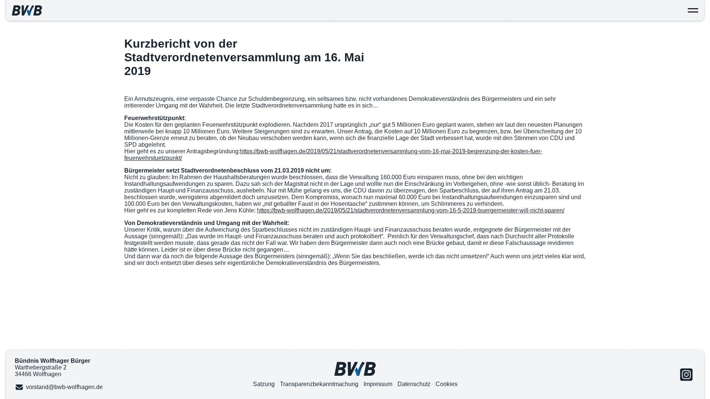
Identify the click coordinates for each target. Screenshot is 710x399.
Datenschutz (414, 384)
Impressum (378, 384)
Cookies (446, 384)
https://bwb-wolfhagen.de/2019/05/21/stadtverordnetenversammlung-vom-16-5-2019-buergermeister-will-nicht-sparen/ (410, 210)
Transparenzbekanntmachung (319, 384)
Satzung (264, 384)
